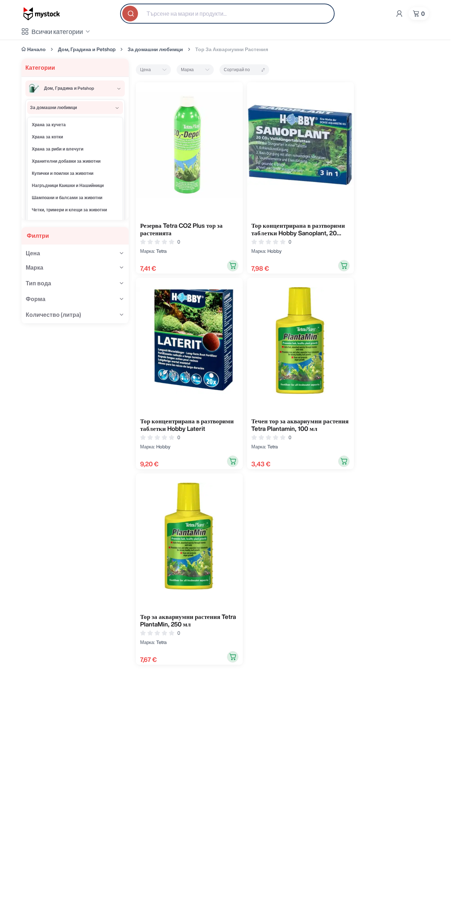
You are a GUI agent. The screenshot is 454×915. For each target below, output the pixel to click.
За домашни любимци (155, 49)
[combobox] (227, 14)
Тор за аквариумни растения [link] (231, 49)
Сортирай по (237, 69)
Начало (36, 49)
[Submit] (130, 13)
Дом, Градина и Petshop (86, 49)
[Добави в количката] (232, 265)
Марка (187, 69)
